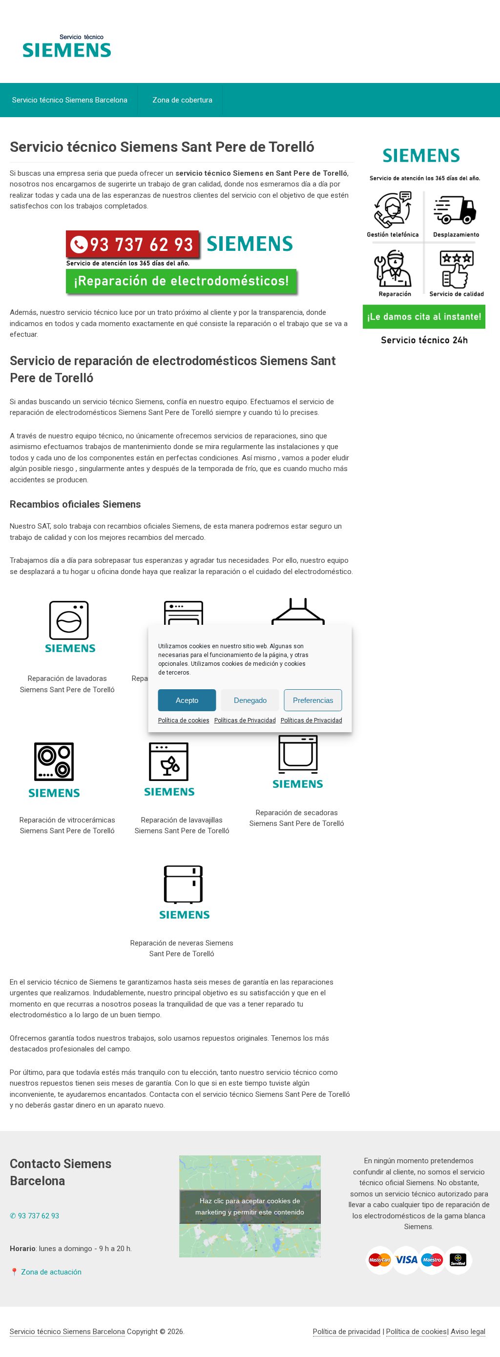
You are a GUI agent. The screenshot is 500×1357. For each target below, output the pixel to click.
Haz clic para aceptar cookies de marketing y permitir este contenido (249, 1206)
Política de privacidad (346, 1331)
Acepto (187, 700)
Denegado (250, 700)
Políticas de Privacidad (245, 720)
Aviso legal (468, 1331)
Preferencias (313, 700)
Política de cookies (183, 720)
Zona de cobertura (182, 100)
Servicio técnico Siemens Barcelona (69, 100)
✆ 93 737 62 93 (34, 1216)
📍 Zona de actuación (46, 1272)
